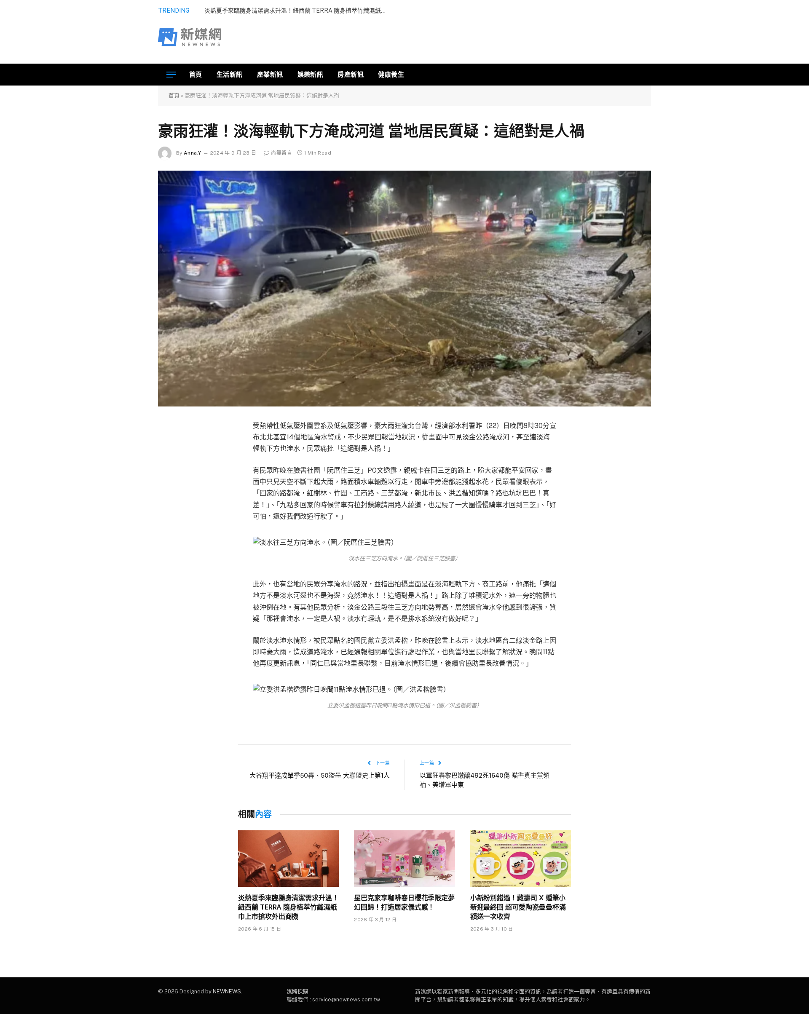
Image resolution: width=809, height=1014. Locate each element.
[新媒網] (189, 37)
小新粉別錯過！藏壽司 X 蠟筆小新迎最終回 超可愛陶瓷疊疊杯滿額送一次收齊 (518, 907)
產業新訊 (270, 74)
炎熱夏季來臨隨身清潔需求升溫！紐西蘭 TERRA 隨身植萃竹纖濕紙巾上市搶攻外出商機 (288, 907)
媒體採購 (297, 991)
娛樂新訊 (310, 74)
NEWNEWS (227, 991)
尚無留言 (281, 153)
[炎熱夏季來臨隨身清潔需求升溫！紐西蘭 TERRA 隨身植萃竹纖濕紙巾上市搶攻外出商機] (288, 858)
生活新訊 (230, 74)
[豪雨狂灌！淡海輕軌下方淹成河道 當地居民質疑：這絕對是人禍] (404, 289)
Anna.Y (192, 153)
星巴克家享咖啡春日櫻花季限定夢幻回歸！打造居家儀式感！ (404, 902)
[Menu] (171, 74)
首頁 (195, 74)
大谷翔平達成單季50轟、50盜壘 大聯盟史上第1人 (319, 775)
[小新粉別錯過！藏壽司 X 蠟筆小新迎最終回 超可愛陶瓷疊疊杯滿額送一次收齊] (520, 858)
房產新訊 (351, 74)
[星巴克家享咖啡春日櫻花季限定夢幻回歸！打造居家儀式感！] (404, 858)
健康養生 (391, 74)
